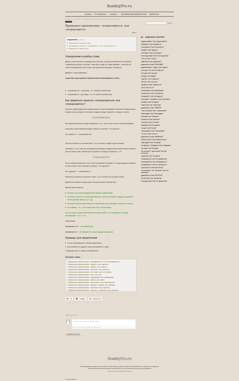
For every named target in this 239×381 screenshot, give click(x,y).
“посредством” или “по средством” (154, 181)
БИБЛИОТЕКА (154, 14)
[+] (100, 327)
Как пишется (77, 19)
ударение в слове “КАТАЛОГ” (152, 175)
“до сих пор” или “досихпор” (151, 178)
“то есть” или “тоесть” (149, 134)
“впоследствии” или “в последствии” (155, 56)
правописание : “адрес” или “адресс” (154, 67)
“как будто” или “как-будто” (151, 53)
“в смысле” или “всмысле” (150, 119)
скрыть (81, 40)
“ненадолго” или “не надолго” (152, 96)
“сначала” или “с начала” (150, 122)
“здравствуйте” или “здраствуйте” (154, 41)
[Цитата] (89, 327)
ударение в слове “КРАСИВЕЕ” (152, 64)
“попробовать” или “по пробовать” (154, 165)
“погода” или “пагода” (149, 73)
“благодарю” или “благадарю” (152, 114)
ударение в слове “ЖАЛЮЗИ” (152, 137)
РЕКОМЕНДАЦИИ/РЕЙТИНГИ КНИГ (134, 14)
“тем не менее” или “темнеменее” (154, 111)
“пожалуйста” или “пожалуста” (152, 47)
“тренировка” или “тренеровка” (153, 131)
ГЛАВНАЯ (88, 14)
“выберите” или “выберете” (151, 44)
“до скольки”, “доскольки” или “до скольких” (154, 152)
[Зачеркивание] (81, 327)
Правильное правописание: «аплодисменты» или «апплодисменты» (94, 262)
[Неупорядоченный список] (87, 327)
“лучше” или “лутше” (149, 128)
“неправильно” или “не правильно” (154, 159)
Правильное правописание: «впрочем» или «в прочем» (89, 287)
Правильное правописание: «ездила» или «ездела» (87, 267)
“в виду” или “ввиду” (148, 76)
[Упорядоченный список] (84, 327)
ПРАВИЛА (113, 14)
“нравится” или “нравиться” (151, 85)
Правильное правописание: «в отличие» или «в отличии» (90, 272)
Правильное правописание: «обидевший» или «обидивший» (91, 277)
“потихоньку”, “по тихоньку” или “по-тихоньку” (155, 171)
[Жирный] (73, 327)
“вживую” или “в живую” (150, 102)
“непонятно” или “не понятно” (152, 93)
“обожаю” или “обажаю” (150, 116)
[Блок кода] (92, 327)
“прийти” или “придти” (149, 50)
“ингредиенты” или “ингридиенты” (154, 162)
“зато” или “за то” (147, 88)
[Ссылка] (94, 327)
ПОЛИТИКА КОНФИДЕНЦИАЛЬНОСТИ (119, 371)
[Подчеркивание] (79, 327)
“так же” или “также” (149, 59)
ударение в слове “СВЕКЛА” (151, 108)
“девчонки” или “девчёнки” (151, 62)
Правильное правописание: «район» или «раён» (86, 280)
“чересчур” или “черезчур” (151, 105)
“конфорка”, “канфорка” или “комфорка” (156, 145)
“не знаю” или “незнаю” (150, 148)
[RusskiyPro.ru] (119, 6)
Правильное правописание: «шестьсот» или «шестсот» (89, 269)
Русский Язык (99, 14)
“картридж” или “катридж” (151, 142)
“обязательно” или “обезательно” (154, 140)
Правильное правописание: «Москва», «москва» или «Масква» (91, 285)
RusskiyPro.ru (68, 19)
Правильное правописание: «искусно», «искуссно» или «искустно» (93, 290)
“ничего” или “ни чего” (149, 82)
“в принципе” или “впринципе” (152, 90)
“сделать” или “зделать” (150, 79)
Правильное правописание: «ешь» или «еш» (85, 275)
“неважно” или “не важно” (150, 156)
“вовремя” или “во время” (150, 125)
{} (97, 327)
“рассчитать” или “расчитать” (152, 167)
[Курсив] (76, 327)
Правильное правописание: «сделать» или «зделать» (88, 264)
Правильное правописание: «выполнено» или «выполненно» (91, 282)
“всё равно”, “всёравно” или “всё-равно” (155, 99)
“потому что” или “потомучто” (152, 70)
